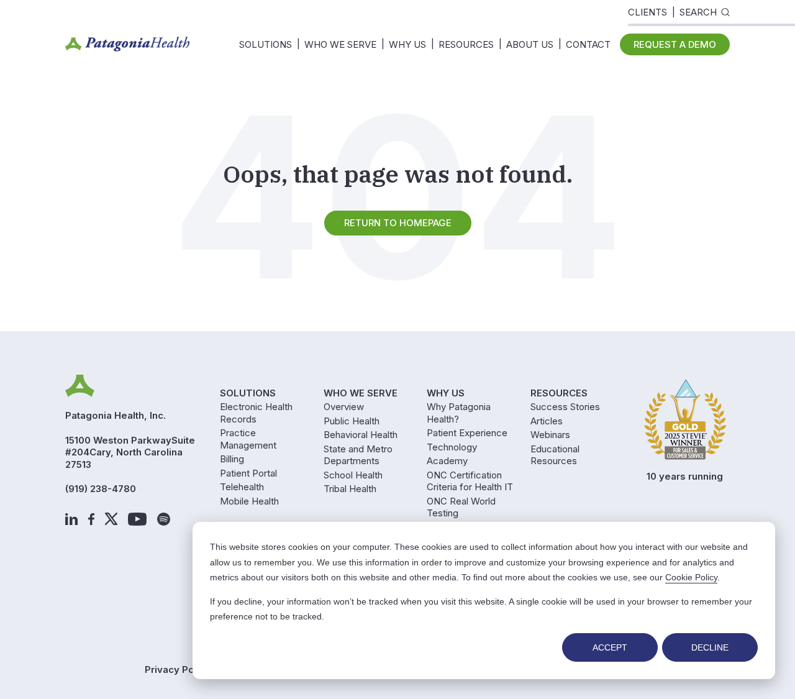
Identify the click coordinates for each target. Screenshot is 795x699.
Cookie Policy (691, 577)
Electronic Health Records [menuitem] (256, 413)
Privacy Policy (178, 669)
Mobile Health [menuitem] (249, 501)
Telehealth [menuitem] (242, 487)
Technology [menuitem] (452, 447)
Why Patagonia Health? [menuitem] (459, 413)
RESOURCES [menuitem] (466, 44)
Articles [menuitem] (546, 421)
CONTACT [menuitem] (588, 44)
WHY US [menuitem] (407, 44)
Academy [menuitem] (447, 461)
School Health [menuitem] (353, 475)
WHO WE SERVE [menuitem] (340, 44)
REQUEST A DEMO (675, 44)
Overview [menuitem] (344, 407)
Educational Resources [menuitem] (554, 455)
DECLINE (710, 647)
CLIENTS (647, 12)
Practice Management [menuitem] (248, 439)
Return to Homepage (398, 223)
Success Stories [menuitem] (565, 407)
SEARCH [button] (698, 12)
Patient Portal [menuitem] (248, 473)
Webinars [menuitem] (550, 435)
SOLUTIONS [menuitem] (265, 44)
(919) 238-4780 (100, 489)
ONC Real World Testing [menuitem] (461, 507)
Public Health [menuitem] (351, 421)
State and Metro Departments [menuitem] (358, 455)
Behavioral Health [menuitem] (361, 435)
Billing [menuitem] (232, 459)
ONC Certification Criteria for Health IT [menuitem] (470, 481)
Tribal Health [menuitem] (350, 489)
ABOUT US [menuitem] (529, 44)
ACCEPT (610, 647)
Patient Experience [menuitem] (467, 433)
